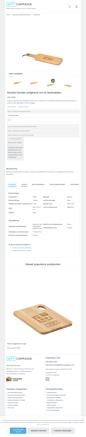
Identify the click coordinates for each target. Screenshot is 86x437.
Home (8, 15)
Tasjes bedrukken (13, 405)
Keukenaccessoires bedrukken (21, 15)
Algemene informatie (12, 185)
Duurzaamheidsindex (57, 184)
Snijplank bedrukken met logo (21, 250)
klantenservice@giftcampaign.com (60, 365)
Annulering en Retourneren (55, 400)
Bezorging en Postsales (54, 397)
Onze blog (11, 407)
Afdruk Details (24, 185)
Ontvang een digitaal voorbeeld (56, 395)
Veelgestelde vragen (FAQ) (55, 407)
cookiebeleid (44, 424)
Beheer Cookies (38, 431)
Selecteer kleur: (13, 115)
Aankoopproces (52, 392)
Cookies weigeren (62, 431)
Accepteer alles (18, 431)
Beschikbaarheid (38, 184)
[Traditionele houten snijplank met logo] (42, 45)
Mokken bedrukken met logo (16, 400)
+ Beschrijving (11, 107)
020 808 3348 (51, 362)
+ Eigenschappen (23, 107)
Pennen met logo (13, 402)
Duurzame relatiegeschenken (16, 395)
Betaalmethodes (52, 402)
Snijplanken (36, 15)
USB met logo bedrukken (15, 397)
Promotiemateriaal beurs (15, 392)
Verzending (74, 184)
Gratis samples (51, 405)
